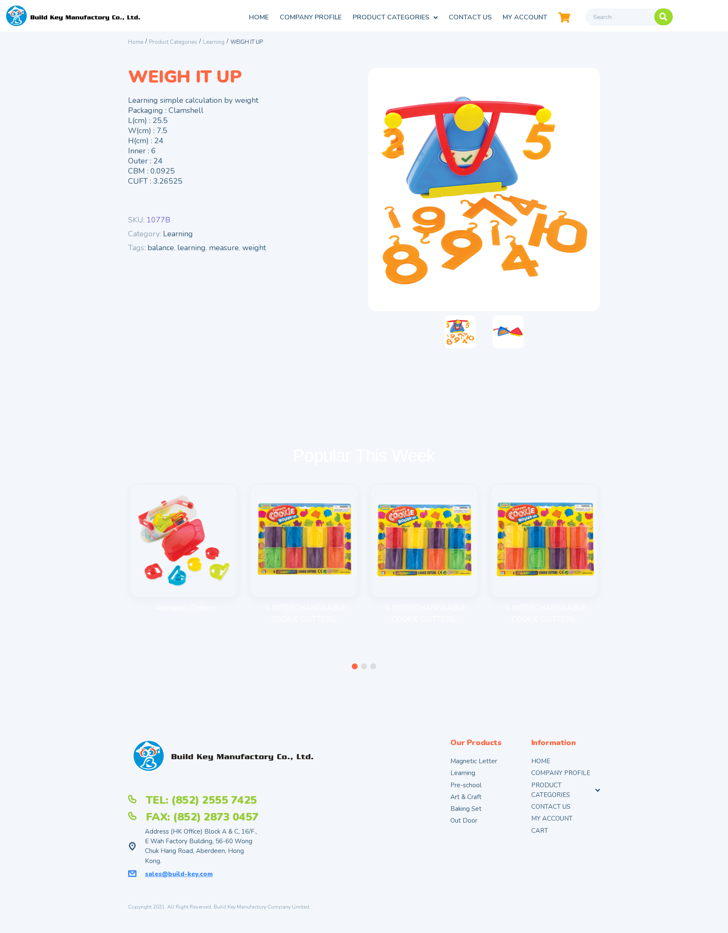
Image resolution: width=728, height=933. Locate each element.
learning (191, 248)
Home (135, 42)
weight (254, 248)
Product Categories (173, 42)
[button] (355, 666)
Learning (214, 42)
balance (160, 248)
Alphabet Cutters (185, 608)
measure (224, 248)
